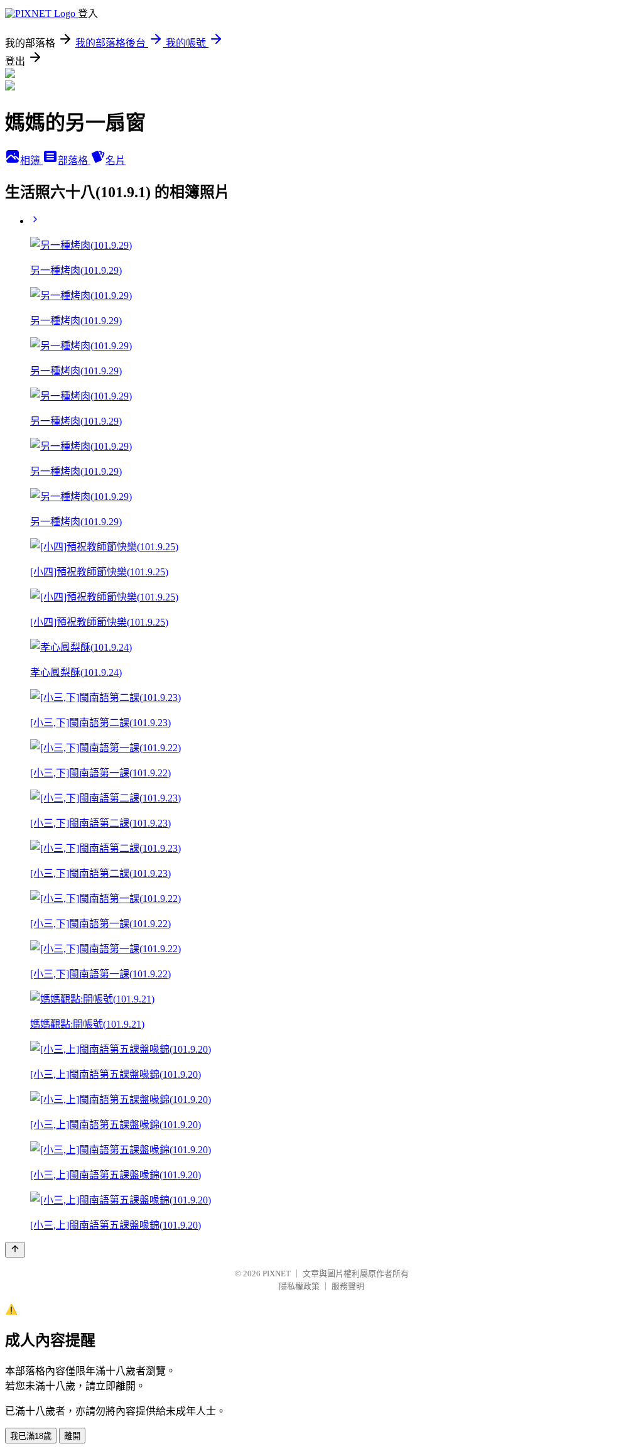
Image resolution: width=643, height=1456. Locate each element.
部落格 (74, 160)
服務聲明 (348, 1286)
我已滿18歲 (30, 1436)
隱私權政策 (299, 1286)
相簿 (31, 160)
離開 (72, 1436)
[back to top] (15, 1250)
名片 (115, 160)
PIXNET (276, 1273)
